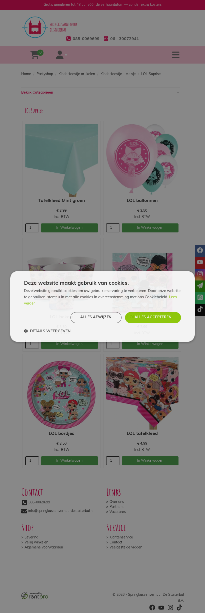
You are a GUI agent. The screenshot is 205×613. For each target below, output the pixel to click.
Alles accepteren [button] (153, 317)
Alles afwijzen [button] (96, 317)
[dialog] (102, 306)
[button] (47, 331)
